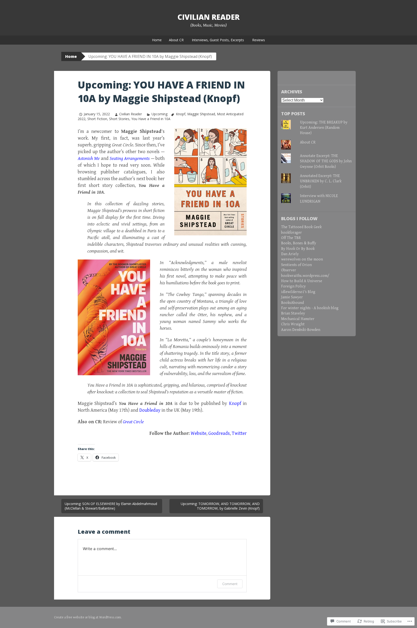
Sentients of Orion (296, 265)
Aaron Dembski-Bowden (300, 330)
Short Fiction (97, 118)
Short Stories (119, 118)
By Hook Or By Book (298, 248)
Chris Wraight (293, 324)
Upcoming (159, 114)
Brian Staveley (293, 313)
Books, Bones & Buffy (298, 243)
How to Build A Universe (301, 281)
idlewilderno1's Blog (298, 292)
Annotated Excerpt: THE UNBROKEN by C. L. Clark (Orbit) (320, 181)
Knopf (180, 114)
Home (157, 40)
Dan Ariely (290, 254)
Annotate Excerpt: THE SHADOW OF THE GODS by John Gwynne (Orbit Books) (326, 161)
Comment (229, 584)
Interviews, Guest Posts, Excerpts (218, 40)
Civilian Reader (208, 17)
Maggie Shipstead (201, 114)
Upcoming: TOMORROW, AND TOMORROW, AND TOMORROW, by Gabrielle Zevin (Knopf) (220, 506)
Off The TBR (291, 238)
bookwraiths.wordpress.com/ (305, 275)
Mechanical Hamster (297, 319)
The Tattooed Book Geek (301, 227)
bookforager (291, 232)
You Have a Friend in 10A (150, 118)
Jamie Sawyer (292, 297)
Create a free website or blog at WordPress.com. (88, 617)
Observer (288, 270)
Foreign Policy (293, 286)
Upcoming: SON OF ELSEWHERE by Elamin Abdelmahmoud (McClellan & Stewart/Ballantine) (111, 506)
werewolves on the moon (302, 259)
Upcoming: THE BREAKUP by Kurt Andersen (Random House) (324, 128)
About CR (176, 40)
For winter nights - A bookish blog (310, 308)
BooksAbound (292, 302)
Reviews (258, 40)
